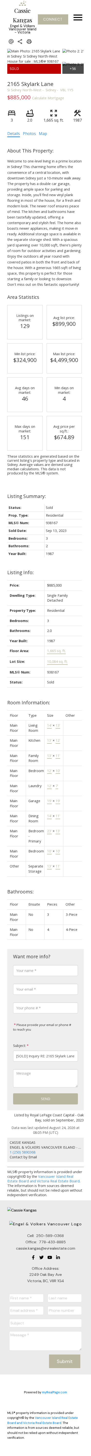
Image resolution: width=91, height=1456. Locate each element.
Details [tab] (13, 133)
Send (45, 1098)
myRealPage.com (54, 1392)
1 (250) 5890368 (22, 1152)
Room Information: (28, 702)
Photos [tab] (29, 133)
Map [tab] (43, 133)
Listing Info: (20, 572)
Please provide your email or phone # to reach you (42, 1027)
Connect (53, 19)
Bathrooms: (20, 891)
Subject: (19, 1045)
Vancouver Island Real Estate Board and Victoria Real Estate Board (43, 1178)
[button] (53, 19)
